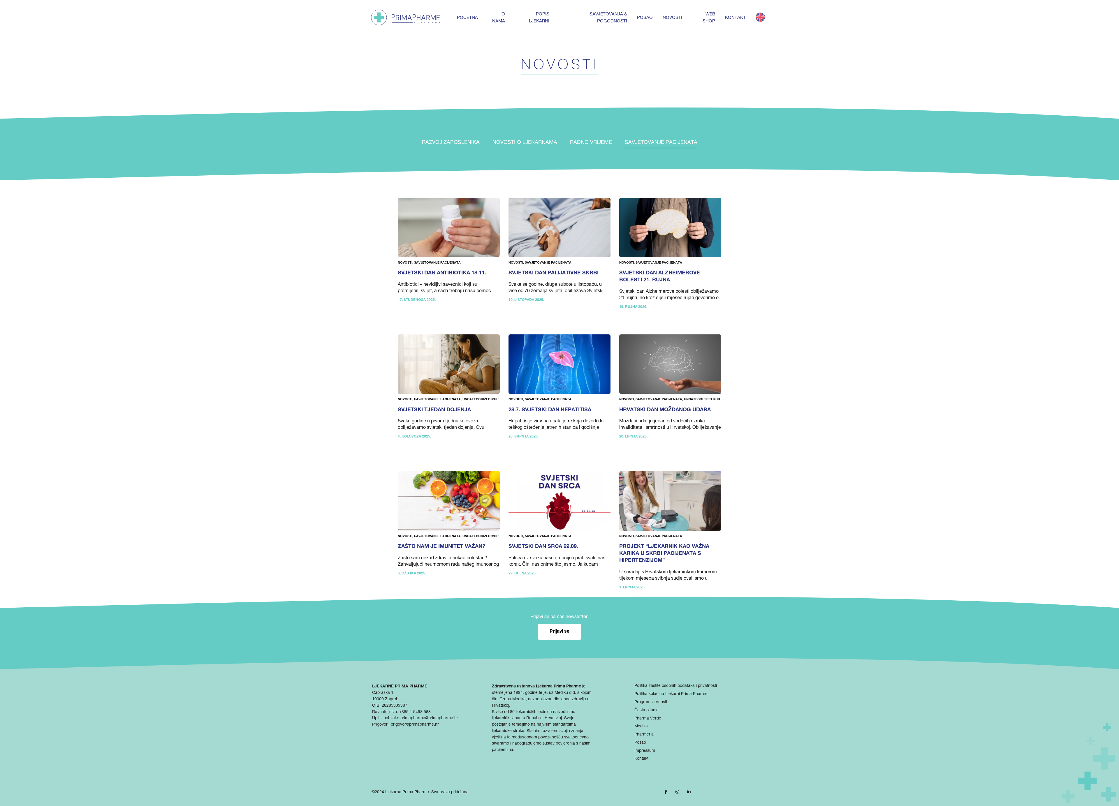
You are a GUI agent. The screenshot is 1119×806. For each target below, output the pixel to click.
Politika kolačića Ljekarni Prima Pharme (671, 694)
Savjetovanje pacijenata (661, 142)
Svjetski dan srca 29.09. (543, 546)
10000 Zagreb (385, 699)
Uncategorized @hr (480, 399)
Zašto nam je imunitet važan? (441, 546)
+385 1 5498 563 (415, 712)
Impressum (644, 751)
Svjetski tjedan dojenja (434, 410)
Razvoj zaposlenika (451, 142)
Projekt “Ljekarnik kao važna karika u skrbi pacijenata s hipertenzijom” (664, 553)
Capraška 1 (382, 693)
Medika (641, 726)
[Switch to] (760, 17)
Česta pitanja (646, 710)
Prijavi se (559, 631)
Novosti (672, 18)
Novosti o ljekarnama (524, 142)
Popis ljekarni (539, 18)
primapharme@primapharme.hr (429, 718)
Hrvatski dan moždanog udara (665, 410)
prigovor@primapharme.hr (415, 725)
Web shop (709, 18)
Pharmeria (644, 735)
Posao (645, 18)
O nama (498, 18)
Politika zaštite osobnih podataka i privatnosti (675, 686)
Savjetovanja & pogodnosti (608, 18)
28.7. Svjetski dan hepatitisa (550, 410)
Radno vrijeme (591, 142)
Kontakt (735, 18)
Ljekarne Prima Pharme (407, 792)
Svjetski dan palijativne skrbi (554, 273)
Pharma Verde (647, 719)
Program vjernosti (650, 702)
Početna (467, 18)
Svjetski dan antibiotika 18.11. (442, 273)
